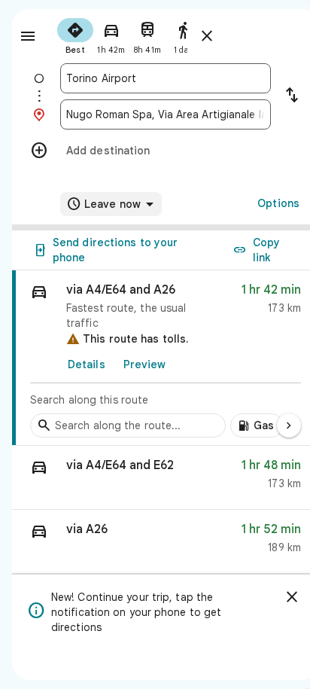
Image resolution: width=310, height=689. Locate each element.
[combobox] (165, 78)
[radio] (75, 34)
